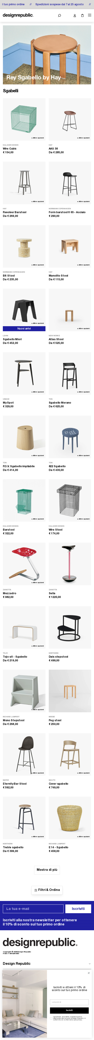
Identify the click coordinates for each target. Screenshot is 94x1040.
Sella (52, 593)
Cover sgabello (58, 784)
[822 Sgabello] (70, 437)
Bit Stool (9, 276)
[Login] (74, 15)
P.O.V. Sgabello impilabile (19, 466)
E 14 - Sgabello (58, 847)
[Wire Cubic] (24, 119)
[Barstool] (24, 500)
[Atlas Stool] (70, 310)
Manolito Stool (58, 276)
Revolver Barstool (14, 212)
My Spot (8, 403)
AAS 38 (53, 149)
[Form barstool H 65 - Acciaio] (70, 183)
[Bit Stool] (24, 246)
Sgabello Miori (12, 339)
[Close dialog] (89, 973)
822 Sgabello (57, 466)
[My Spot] (24, 373)
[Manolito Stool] (70, 246)
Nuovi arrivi (24, 329)
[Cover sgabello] (70, 754)
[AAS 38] (70, 119)
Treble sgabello (13, 847)
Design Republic (17, 963)
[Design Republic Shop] (18, 15)
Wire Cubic (9, 149)
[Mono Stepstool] (24, 691)
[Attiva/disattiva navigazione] (89, 15)
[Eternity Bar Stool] (24, 754)
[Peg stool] (70, 691)
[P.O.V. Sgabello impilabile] (24, 437)
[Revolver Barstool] (24, 183)
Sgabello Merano (60, 403)
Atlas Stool (56, 339)
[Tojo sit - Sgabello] (24, 627)
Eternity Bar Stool (14, 784)
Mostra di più (47, 870)
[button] (59, 15)
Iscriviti (78, 909)
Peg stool (55, 720)
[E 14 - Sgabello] (70, 818)
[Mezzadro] (24, 564)
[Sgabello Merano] (70, 373)
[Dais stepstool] (70, 627)
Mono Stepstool (13, 720)
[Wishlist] (67, 15)
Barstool (8, 530)
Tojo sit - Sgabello (15, 657)
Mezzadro (9, 593)
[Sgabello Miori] (24, 310)
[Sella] (70, 564)
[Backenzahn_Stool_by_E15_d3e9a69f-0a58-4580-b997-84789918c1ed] (47, 54)
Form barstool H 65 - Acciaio (67, 212)
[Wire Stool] (70, 500)
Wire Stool (55, 530)
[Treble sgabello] (24, 818)
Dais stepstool (58, 657)
